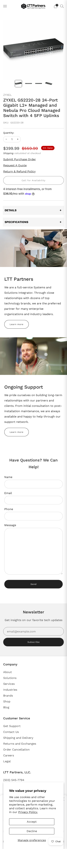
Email (8, 493)
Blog (6, 707)
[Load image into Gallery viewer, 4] (48, 83)
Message (10, 525)
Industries (10, 689)
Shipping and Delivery (18, 737)
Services (9, 684)
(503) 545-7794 (13, 780)
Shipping (8, 153)
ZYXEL (7, 95)
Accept (32, 821)
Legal (7, 761)
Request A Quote (15, 165)
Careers (8, 755)
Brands (8, 695)
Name (8, 477)
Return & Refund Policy (19, 171)
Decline (32, 831)
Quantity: (8, 133)
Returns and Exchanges (19, 743)
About (7, 672)
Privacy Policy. (28, 812)
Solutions (9, 678)
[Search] (62, 6)
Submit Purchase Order (19, 159)
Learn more (16, 324)
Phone (8, 509)
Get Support (12, 726)
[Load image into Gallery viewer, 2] (28, 83)
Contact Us (11, 732)
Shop (6, 701)
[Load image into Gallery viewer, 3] (38, 83)
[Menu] (5, 6)
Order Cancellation (16, 749)
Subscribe (34, 642)
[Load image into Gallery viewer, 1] (18, 83)
